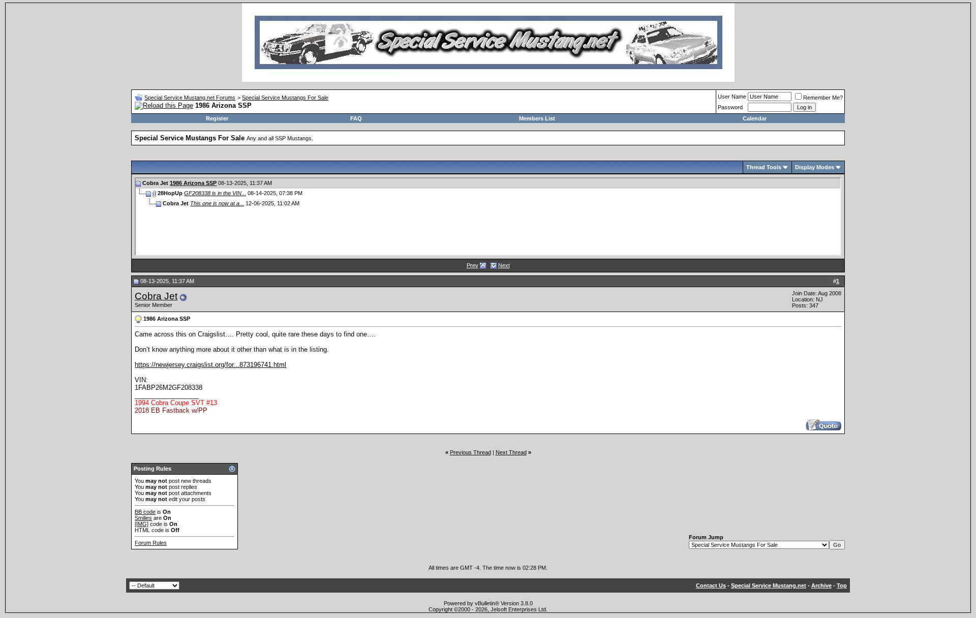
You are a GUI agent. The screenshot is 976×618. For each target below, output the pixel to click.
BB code (145, 512)
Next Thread (511, 452)
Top (842, 585)
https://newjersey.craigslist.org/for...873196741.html (210, 364)
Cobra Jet (156, 296)
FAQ (356, 118)
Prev (472, 265)
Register (217, 118)
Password (730, 107)
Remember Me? (823, 98)
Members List (537, 118)
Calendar (755, 118)
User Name (732, 97)
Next (504, 265)
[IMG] (141, 524)
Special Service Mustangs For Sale (285, 98)
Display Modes (814, 167)
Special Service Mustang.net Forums (189, 98)
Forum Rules (151, 543)
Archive (821, 585)
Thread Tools (763, 167)
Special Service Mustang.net (768, 585)
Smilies (143, 518)
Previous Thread (470, 452)
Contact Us (711, 585)
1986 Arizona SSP (193, 183)
